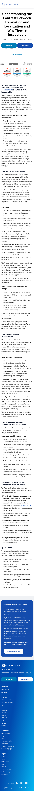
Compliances (5, 761)
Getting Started (5, 733)
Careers (3, 723)
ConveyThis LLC (25, 788)
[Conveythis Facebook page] (17, 783)
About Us (4, 713)
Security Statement (6, 769)
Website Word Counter (8, 746)
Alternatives (4, 743)
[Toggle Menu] (30, 4)
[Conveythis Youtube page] (26, 783)
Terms (3, 759)
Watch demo (25, 679)
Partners (3, 715)
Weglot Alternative (6, 741)
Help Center (4, 736)
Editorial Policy (5, 772)
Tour (2, 705)
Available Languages (7, 702)
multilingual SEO (26, 506)
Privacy (3, 756)
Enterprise (4, 697)
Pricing (3, 695)
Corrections (4, 774)
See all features (17, 55)
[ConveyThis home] (10, 4)
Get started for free (13, 651)
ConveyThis (8, 620)
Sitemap (3, 725)
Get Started (9, 679)
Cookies (3, 767)
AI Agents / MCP (6, 700)
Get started (9, 45)
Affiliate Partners (6, 718)
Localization (6, 90)
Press (3, 720)
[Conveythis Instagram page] (21, 783)
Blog (2, 738)
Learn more (24, 45)
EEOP (2, 764)
